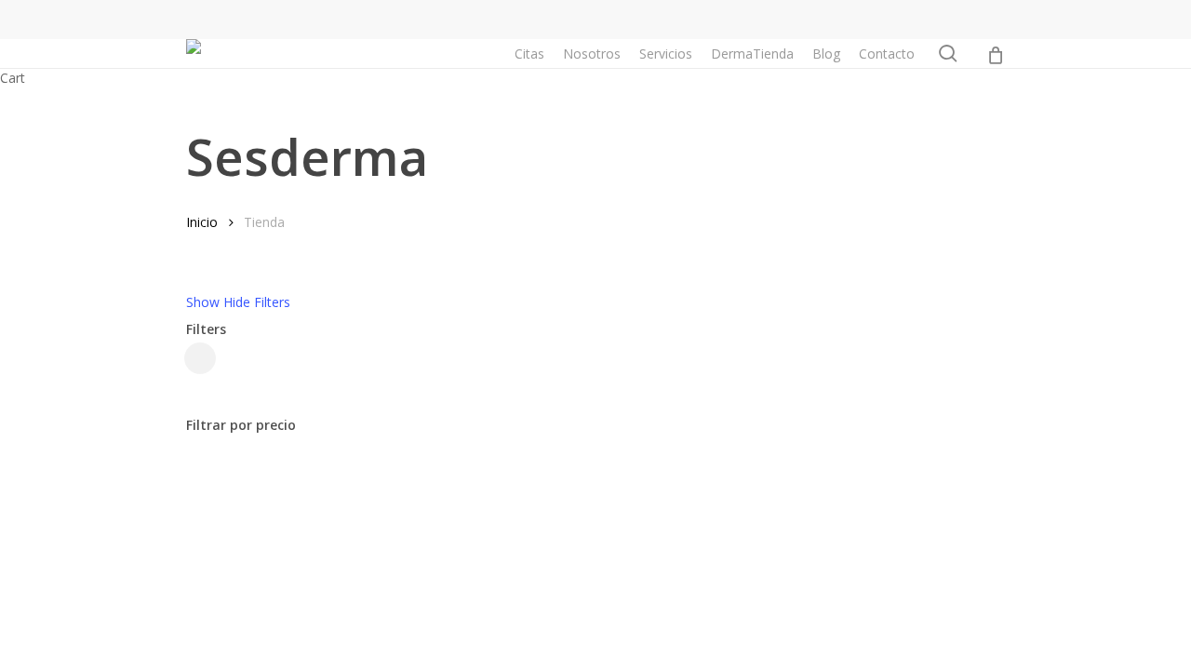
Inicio (202, 222)
